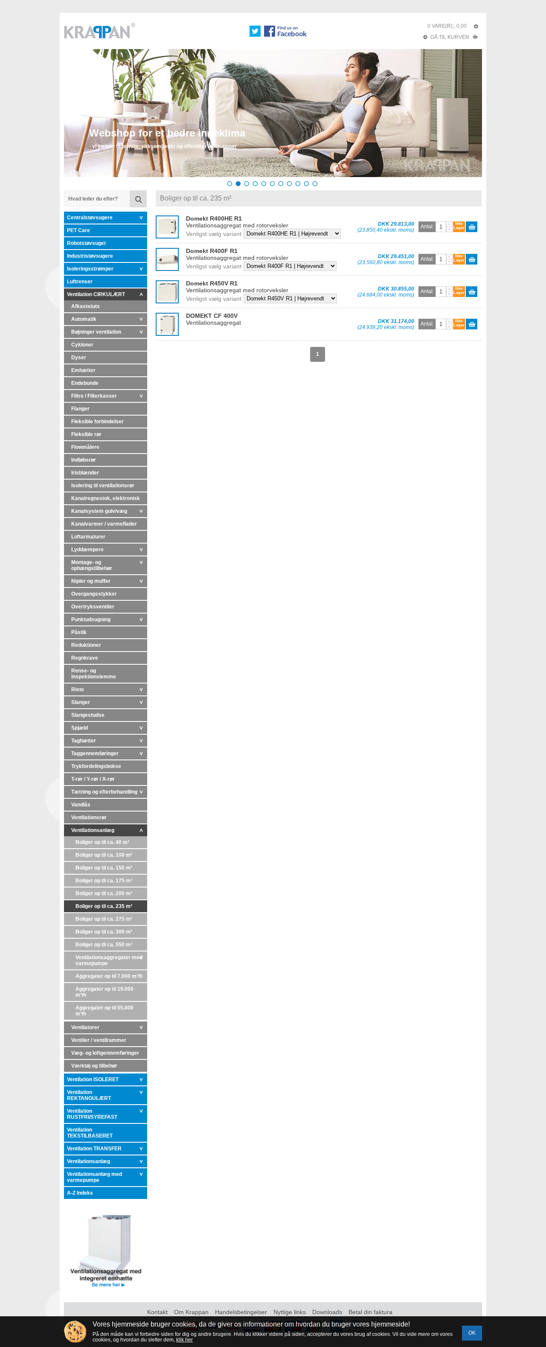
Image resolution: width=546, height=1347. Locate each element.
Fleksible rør (86, 434)
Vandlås (80, 805)
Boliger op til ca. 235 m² (104, 906)
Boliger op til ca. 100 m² (104, 855)
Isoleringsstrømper (90, 269)
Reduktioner (86, 645)
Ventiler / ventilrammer (98, 1040)
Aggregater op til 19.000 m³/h (105, 992)
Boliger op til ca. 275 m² (104, 919)
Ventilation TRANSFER (94, 1149)
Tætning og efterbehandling (104, 792)
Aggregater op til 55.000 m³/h (105, 1011)
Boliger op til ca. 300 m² (104, 932)
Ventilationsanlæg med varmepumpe (94, 1177)
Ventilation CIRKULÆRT (96, 294)
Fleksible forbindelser (97, 422)
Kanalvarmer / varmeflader (104, 524)
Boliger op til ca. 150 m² (104, 868)
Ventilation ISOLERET (93, 1079)
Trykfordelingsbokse (96, 766)
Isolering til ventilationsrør (102, 486)
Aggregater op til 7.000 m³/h (109, 976)
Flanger (80, 409)
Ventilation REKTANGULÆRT (89, 1095)
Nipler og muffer (90, 581)
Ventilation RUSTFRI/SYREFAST (92, 1114)
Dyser (78, 358)
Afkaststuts (85, 306)
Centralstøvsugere (90, 218)
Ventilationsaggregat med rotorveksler (237, 222)
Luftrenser (80, 282)
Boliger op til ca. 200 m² (104, 893)
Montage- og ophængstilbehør (91, 565)
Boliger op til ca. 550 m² (104, 945)
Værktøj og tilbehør (94, 1066)
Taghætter (83, 741)
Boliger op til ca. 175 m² (104, 881)
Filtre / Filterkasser (94, 396)
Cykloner (82, 345)
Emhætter (83, 370)
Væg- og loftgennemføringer (105, 1053)
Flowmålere (85, 447)
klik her (184, 1340)
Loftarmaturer (88, 537)
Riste (77, 689)
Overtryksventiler (92, 607)
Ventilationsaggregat (213, 319)
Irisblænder (85, 473)
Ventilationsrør (89, 817)
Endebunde (85, 383)
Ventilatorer (85, 1027)
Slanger (80, 702)
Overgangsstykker (94, 594)
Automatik (83, 319)
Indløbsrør (83, 460)
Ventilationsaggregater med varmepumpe (109, 960)
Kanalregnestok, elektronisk (105, 498)
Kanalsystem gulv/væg (99, 511)
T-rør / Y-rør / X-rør (93, 779)
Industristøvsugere (90, 256)
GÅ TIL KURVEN (449, 37)
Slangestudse (88, 715)
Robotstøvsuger (86, 243)
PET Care (78, 230)
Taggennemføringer (95, 753)
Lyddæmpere (87, 550)
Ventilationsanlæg (92, 830)
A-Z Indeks (80, 1193)
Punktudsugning (90, 620)
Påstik (79, 632)
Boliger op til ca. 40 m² (102, 842)
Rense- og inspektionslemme (93, 674)
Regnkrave (84, 658)
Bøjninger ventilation (96, 332)
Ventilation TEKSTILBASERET (90, 1133)
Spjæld (79, 728)
